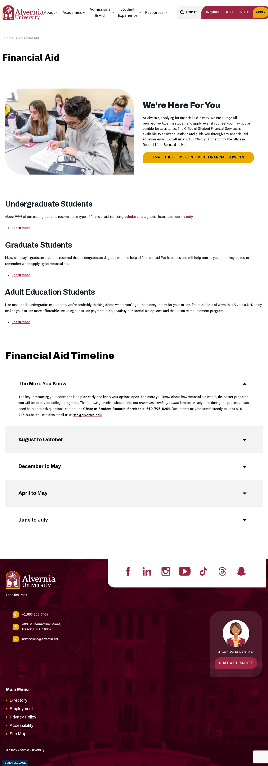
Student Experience (127, 12)
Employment (21, 708)
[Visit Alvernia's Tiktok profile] (203, 571)
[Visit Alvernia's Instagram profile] (166, 571)
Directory (18, 700)
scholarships (134, 217)
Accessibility (21, 725)
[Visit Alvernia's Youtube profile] (185, 571)
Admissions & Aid (100, 12)
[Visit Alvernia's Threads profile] (222, 571)
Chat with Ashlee (236, 663)
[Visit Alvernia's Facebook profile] (128, 571)
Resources (154, 12)
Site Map (18, 733)
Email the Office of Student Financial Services (198, 157)
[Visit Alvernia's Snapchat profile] (241, 571)
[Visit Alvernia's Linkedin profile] (147, 571)
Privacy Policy (23, 717)
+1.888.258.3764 (35, 614)
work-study (183, 217)
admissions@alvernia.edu (40, 639)
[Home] (23, 12)
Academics (72, 12)
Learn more (21, 228)
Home (8, 38)
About (49, 12)
